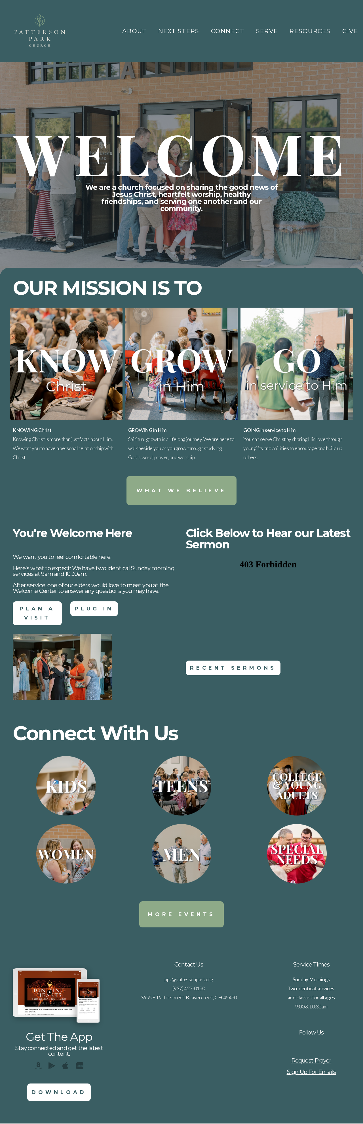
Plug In (94, 609)
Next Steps (179, 31)
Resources (311, 31)
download (58, 1092)
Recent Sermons (233, 668)
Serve (268, 31)
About (135, 31)
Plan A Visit (37, 613)
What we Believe (181, 491)
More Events (181, 914)
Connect (228, 31)
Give (350, 31)
